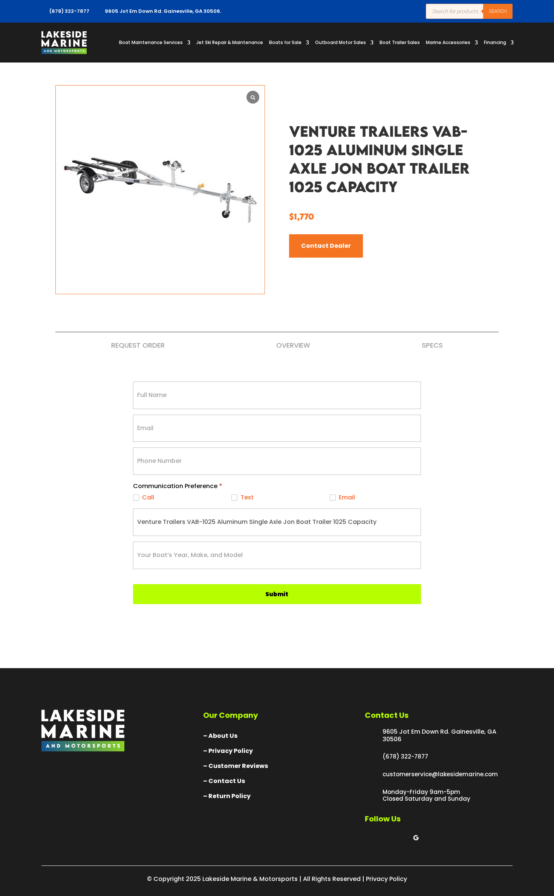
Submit (276, 594)
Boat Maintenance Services (151, 42)
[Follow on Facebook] (371, 838)
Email (346, 498)
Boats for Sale (285, 42)
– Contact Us (224, 781)
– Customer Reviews (235, 766)
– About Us (220, 735)
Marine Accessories (448, 42)
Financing (495, 42)
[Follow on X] (386, 838)
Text (246, 498)
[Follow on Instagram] (401, 838)
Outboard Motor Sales (340, 42)
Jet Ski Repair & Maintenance (229, 42)
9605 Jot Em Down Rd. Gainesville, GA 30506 (439, 735)
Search (498, 11)
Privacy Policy (386, 879)
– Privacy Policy (228, 750)
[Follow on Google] (416, 838)
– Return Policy (227, 796)
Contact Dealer (326, 245)
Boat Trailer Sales (400, 42)
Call (147, 498)
